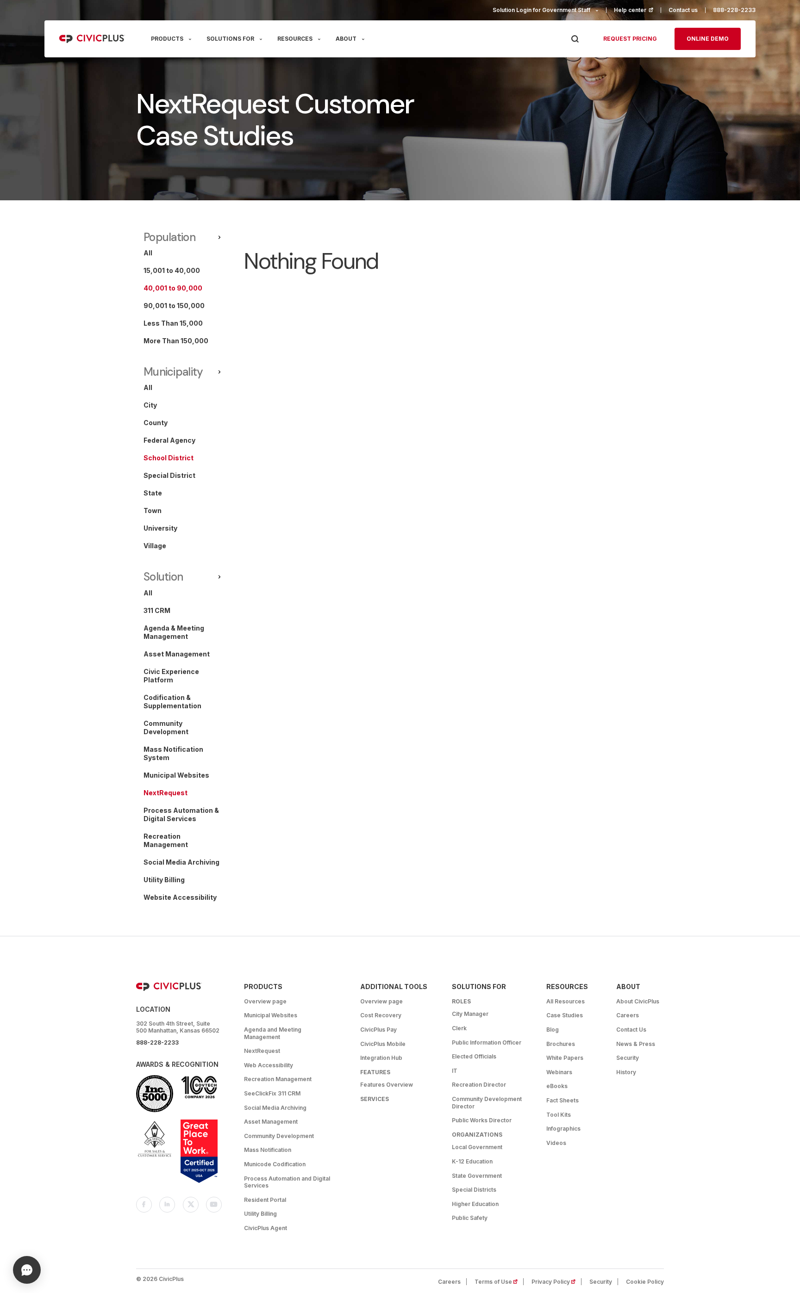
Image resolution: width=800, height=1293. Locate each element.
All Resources (565, 1001)
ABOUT (346, 38)
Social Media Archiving (275, 1107)
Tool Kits (558, 1114)
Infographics (563, 1128)
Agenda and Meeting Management (272, 1033)
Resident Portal (265, 1199)
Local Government (477, 1147)
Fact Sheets (562, 1100)
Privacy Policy (556, 1281)
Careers (627, 1015)
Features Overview (386, 1084)
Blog (552, 1029)
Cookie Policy (645, 1281)
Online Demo (708, 38)
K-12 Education (472, 1161)
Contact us (683, 9)
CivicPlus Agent (265, 1228)
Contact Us (631, 1029)
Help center (637, 9)
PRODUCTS (167, 38)
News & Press (635, 1043)
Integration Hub (381, 1057)
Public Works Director (482, 1120)
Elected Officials (474, 1056)
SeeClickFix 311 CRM (272, 1093)
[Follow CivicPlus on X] (191, 1205)
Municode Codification (275, 1164)
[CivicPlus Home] (92, 39)
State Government (477, 1175)
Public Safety (470, 1217)
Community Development (279, 1135)
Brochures (560, 1043)
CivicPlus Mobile (383, 1043)
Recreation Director (479, 1084)
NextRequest (262, 1050)
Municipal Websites (270, 1015)
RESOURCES (294, 38)
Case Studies (564, 1015)
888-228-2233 (734, 9)
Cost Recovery (380, 1015)
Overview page (265, 1001)
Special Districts (474, 1189)
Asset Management (271, 1121)
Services (374, 1098)
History (626, 1072)
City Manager (470, 1013)
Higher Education (475, 1203)
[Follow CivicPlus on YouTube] (214, 1205)
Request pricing (630, 38)
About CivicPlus (637, 1001)
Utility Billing (260, 1213)
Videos (556, 1142)
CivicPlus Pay (378, 1029)
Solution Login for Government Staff (541, 9)
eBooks (557, 1086)
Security (627, 1057)
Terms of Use (499, 1281)
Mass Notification (267, 1149)
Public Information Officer (486, 1042)
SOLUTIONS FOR (230, 38)
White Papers (564, 1057)
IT (454, 1070)
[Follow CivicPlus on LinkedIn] (167, 1205)
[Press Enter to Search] (575, 39)
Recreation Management (278, 1079)
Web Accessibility (268, 1065)
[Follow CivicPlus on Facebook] (144, 1205)
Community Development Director (487, 1102)
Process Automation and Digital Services (287, 1182)
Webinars (559, 1072)
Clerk (459, 1028)
